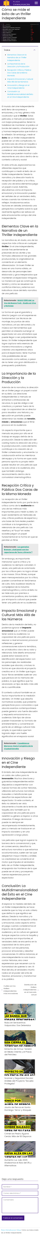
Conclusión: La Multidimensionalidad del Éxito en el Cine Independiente (20, 94)
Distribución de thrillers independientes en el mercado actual (29, 990)
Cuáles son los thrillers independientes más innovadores (11, 990)
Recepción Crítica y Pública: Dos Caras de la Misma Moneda (19, 73)
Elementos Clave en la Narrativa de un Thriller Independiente (16, 58)
